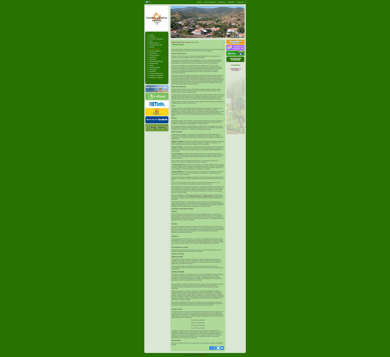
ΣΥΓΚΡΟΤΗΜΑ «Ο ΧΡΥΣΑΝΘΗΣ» (235, 69)
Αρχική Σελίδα (176, 42)
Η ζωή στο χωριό (185, 42)
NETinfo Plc (202, 355)
